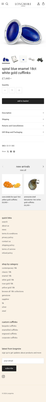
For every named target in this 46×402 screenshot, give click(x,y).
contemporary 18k (9, 268)
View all (23, 170)
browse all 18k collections (13, 291)
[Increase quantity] (19, 90)
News (4, 230)
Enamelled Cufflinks (10, 330)
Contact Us (6, 241)
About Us (5, 226)
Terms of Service (8, 249)
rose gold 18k (7, 284)
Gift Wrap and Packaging (12, 132)
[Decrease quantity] (5, 90)
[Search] (8, 4)
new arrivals (23, 166)
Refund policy (7, 253)
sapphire (5, 299)
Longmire (10, 393)
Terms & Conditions (10, 233)
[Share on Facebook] (11, 151)
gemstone (6, 295)
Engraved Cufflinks (9, 334)
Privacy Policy (7, 237)
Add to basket (23, 101)
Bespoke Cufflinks (9, 326)
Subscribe (9, 368)
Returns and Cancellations (12, 126)
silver (4, 307)
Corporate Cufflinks (9, 338)
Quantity (5, 85)
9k (3, 303)
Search (4, 222)
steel (4, 311)
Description (6, 113)
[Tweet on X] (8, 151)
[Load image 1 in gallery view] (23, 31)
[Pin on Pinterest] (14, 151)
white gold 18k (8, 280)
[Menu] (2, 4)
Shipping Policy (8, 245)
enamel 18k (6, 276)
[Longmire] (23, 3)
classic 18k (6, 272)
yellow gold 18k (8, 288)
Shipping (5, 119)
